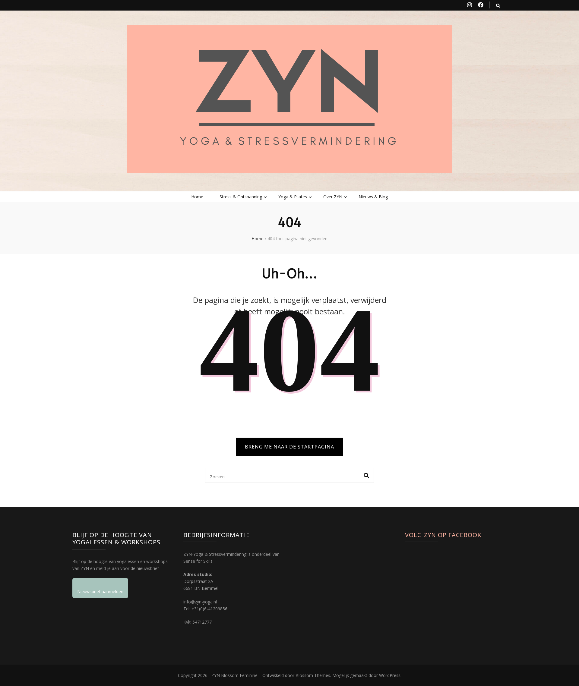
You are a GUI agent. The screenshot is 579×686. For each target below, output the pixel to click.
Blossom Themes (313, 675)
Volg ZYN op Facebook (443, 535)
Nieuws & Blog (373, 197)
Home (197, 197)
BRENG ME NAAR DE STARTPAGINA (289, 446)
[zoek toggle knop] (498, 5)
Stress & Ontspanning (241, 197)
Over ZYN (332, 197)
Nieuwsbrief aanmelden (100, 591)
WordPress (389, 675)
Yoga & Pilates (292, 197)
